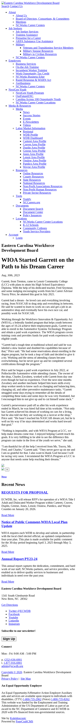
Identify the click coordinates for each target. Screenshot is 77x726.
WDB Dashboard (33, 137)
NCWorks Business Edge (30, 76)
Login (19, 237)
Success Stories (31, 115)
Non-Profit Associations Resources (42, 186)
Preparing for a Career (28, 38)
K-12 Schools (30, 224)
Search (5, 6)
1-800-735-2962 (32, 699)
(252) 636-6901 (13, 659)
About (12, 12)
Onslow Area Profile (34, 160)
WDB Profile (30, 134)
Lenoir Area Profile (34, 157)
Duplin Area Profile (34, 147)
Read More (7, 515)
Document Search (33, 208)
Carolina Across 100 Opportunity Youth (38, 99)
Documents (22, 205)
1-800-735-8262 (60, 699)
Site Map (26, 678)
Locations (21, 218)
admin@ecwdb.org (12, 666)
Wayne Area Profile (34, 166)
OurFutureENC (24, 96)
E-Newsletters (31, 121)
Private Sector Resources (37, 192)
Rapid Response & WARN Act (33, 79)
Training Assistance (27, 34)
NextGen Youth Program (30, 92)
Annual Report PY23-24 (19, 559)
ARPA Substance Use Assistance (34, 41)
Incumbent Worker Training (31, 70)
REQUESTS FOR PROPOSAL (24, 492)
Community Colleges (35, 228)
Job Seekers (15, 28)
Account (13, 234)
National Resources (34, 183)
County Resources (33, 176)
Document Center (33, 212)
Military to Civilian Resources (40, 54)
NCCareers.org (31, 202)
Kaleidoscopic (18, 718)
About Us (21, 15)
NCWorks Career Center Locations (36, 102)
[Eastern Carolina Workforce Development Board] (30, 2)
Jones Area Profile (33, 154)
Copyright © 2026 (11, 672)
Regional (28, 131)
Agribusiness (23, 83)
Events (27, 118)
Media (19, 108)
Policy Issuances (32, 215)
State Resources (32, 179)
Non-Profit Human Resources (40, 189)
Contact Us (16, 6)
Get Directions (9, 604)
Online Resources (33, 173)
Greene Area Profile (34, 150)
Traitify (27, 199)
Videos (27, 125)
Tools (19, 195)
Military (20, 44)
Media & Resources (20, 105)
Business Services (26, 63)
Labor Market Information (30, 128)
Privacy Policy (9, 678)
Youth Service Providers (36, 231)
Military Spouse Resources (38, 50)
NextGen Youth (17, 89)
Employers (15, 60)
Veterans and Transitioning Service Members (48, 47)
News (26, 112)
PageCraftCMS (24, 721)
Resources (21, 170)
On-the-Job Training (27, 67)
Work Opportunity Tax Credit (32, 73)
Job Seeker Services (27, 31)
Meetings (21, 21)
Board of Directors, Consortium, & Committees (42, 18)
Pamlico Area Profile (34, 163)
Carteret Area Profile (34, 141)
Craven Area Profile (34, 144)
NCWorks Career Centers (30, 25)
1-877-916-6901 (13, 662)
